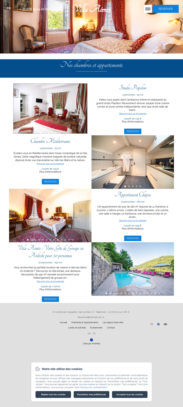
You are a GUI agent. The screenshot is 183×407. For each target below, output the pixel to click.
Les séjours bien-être (113, 322)
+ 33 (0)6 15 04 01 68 (34, 9)
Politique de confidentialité (93, 387)
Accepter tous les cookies (129, 394)
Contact (111, 327)
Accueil (63, 322)
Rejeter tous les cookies (53, 394)
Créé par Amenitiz (91, 344)
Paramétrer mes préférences (91, 394)
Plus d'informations (133, 121)
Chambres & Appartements (84, 322)
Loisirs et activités (77, 327)
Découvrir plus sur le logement (132, 114)
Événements (96, 327)
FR (94, 333)
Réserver (133, 131)
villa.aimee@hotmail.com (89, 317)
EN (89, 333)
